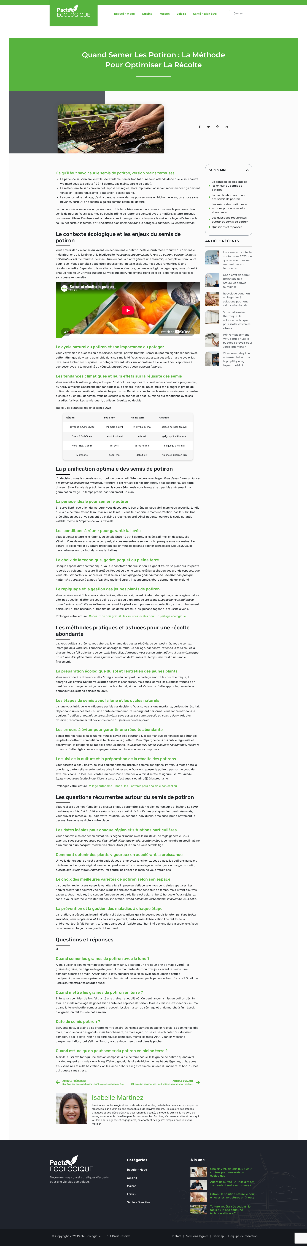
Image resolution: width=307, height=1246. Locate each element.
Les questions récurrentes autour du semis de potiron (230, 219)
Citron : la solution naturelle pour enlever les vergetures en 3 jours (232, 1195)
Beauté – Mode (124, 13)
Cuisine (147, 13)
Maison (165, 13)
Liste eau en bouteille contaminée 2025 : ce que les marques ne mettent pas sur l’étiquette (237, 260)
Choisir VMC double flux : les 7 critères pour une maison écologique (231, 1172)
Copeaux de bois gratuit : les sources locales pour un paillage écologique (137, 616)
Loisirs (181, 13)
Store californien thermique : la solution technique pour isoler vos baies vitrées (237, 320)
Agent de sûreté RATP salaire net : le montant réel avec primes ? (232, 1183)
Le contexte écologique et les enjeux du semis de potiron (229, 185)
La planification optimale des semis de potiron (228, 197)
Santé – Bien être (205, 13)
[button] (247, 170)
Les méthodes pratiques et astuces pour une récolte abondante (230, 208)
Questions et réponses (227, 227)
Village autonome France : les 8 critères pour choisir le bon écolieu (133, 786)
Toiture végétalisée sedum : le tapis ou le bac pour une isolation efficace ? (230, 1210)
